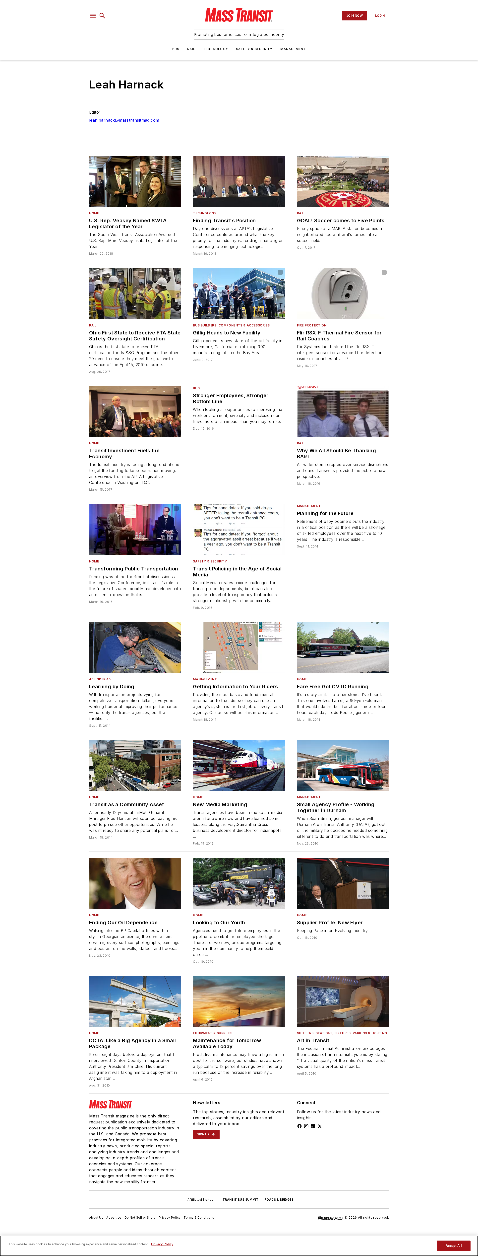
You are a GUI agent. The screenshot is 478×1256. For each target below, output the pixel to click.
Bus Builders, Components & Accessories (231, 325)
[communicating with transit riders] (239, 647)
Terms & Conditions (198, 1217)
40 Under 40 (100, 679)
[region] (239, 1246)
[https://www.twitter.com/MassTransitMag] (319, 1126)
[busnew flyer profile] (343, 883)
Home (94, 213)
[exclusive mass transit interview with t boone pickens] (135, 883)
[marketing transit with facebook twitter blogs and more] (239, 765)
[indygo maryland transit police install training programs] (239, 883)
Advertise (113, 1217)
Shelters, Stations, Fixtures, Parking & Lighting (342, 1033)
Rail (191, 49)
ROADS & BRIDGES (279, 1199)
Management (293, 49)
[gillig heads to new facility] (239, 293)
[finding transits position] (239, 181)
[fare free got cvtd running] (343, 647)
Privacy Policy (170, 1217)
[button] (93, 15)
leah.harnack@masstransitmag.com (124, 120)
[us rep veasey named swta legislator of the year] (135, 181)
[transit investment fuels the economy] (135, 411)
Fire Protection (312, 325)
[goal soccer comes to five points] (343, 181)
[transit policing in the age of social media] (239, 529)
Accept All (454, 1246)
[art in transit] (343, 1001)
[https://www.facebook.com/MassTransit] (299, 1126)
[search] (102, 15)
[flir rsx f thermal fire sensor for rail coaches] (343, 293)
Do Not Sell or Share (140, 1217)
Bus (175, 49)
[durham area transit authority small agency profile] (343, 765)
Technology (215, 49)
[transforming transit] (135, 529)
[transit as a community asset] (135, 765)
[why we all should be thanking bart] (343, 411)
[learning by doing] (135, 647)
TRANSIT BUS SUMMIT (240, 1199)
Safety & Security (254, 49)
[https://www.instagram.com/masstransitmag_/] (306, 1126)
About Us (96, 1217)
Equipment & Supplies (212, 1033)
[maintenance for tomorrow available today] (239, 1001)
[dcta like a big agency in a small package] (135, 1001)
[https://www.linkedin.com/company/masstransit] (312, 1126)
